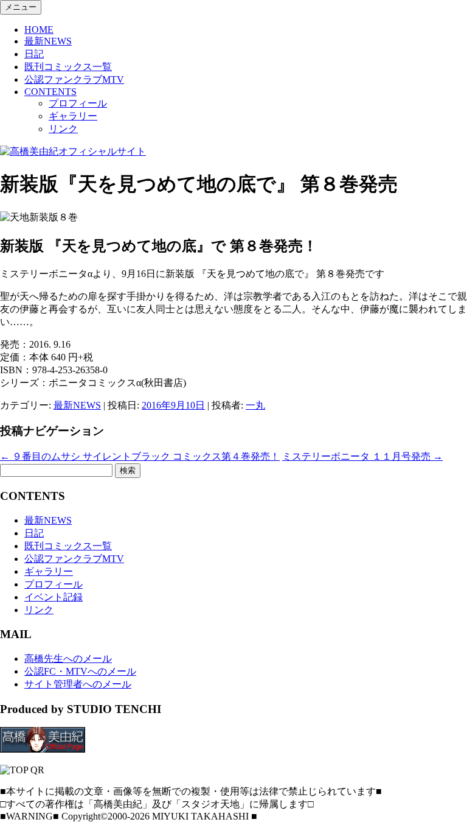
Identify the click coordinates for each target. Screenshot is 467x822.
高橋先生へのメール (68, 658)
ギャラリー (73, 116)
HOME (39, 29)
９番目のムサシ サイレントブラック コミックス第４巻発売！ (140, 456)
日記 (34, 54)
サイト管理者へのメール (77, 684)
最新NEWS (48, 41)
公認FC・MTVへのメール (80, 671)
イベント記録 (53, 597)
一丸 (255, 405)
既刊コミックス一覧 (68, 66)
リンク (63, 129)
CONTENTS (50, 91)
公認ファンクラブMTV (74, 79)
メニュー (20, 7)
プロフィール (78, 103)
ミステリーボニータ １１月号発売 (362, 456)
